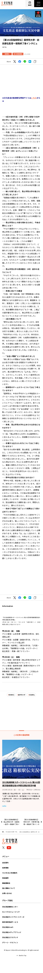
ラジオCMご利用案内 (9, 873)
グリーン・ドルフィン (10, 942)
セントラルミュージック (11, 912)
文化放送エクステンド (10, 937)
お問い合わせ (7, 893)
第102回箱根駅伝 (18, 54)
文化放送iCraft (7, 927)
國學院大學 (21, 695)
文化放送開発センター (10, 907)
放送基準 (5, 878)
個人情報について (8, 888)
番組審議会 (6, 883)
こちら (33, 98)
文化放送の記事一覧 (11, 832)
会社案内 (5, 863)
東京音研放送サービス (10, 922)
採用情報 (5, 868)
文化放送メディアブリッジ (11, 932)
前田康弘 (32, 695)
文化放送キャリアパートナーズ (13, 917)
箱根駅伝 (7, 54)
